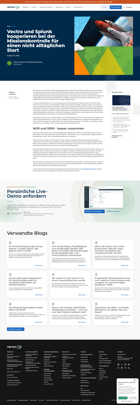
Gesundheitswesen (66, 364)
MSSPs (100, 356)
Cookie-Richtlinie (76, 400)
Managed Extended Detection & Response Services (14, 365)
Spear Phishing (47, 375)
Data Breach (46, 359)
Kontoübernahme (48, 354)
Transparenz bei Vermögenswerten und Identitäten (33, 362)
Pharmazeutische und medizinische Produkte (67, 371)
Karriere (101, 379)
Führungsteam (102, 370)
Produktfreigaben (84, 361)
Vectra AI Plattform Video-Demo (14, 382)
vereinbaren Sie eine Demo (89, 169)
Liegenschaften (65, 373)
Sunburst (46, 382)
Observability (10, 354)
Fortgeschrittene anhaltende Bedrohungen (50, 357)
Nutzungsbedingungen (23, 400)
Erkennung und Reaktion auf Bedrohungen (13, 357)
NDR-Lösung (10, 368)
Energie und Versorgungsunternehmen (68, 357)
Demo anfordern (116, 7)
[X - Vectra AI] (122, 364)
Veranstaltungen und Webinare (87, 394)
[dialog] (128, 391)
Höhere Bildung (65, 366)
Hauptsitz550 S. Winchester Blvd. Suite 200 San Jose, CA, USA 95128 (125, 358)
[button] (130, 7)
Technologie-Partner (103, 358)
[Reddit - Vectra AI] (122, 368)
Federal (64, 362)
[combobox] (134, 380)
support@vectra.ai (121, 354)
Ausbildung (83, 374)
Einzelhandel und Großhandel (69, 375)
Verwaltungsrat (102, 372)
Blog (82, 388)
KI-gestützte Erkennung (30, 365)
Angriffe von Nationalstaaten (50, 362)
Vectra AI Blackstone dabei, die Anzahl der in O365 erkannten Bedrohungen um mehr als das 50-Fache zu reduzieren (122, 119)
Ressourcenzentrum (85, 390)
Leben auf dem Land (48, 384)
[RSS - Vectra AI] (129, 368)
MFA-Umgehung (47, 377)
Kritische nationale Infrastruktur (69, 354)
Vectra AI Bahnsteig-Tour (12, 384)
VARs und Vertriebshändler (105, 360)
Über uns (101, 368)
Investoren (101, 375)
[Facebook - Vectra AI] (125, 364)
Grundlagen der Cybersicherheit (88, 392)
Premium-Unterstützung (86, 372)
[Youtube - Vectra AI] (129, 364)
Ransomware (47, 364)
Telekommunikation (66, 377)
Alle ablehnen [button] (132, 398)
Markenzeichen (33, 400)
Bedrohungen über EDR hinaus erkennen (32, 368)
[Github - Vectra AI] (125, 368)
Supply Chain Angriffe (49, 366)
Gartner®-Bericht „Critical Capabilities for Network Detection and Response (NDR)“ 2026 (122, 125)
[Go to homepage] (13, 7)
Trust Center (41, 400)
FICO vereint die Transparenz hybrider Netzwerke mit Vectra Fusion (121, 131)
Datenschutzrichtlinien (65, 400)
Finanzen (64, 359)
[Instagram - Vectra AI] (118, 368)
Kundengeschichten (87, 354)
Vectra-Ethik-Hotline (85, 400)
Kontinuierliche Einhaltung (31, 370)
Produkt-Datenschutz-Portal (52, 400)
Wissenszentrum (84, 359)
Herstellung (64, 368)
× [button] (136, 380)
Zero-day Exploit (47, 373)
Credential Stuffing (48, 379)
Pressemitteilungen (103, 377)
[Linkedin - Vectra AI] (118, 364)
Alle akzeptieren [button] (123, 398)
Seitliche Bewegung (29, 359)
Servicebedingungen (11, 400)
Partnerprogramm (103, 354)
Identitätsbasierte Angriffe (31, 357)
